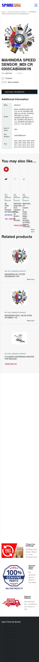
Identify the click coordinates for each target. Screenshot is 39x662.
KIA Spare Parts (9, 643)
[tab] (19, 92)
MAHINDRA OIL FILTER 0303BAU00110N (15, 275)
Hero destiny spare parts (12, 634)
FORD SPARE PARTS (11, 631)
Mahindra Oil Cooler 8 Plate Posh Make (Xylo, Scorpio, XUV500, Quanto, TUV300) (26, 215)
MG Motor (7, 655)
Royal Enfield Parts (10, 660)
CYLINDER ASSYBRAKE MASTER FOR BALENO (19, 357)
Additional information (14, 92)
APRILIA (6, 625)
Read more (32, 230)
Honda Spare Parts (10, 637)
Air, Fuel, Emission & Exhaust (17, 12)
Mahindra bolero (9, 649)
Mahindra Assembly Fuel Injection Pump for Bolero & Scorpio (18, 211)
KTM (5, 646)
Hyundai (6, 640)
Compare (8, 78)
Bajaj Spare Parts (9, 628)
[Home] (12, 5)
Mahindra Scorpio (9, 652)
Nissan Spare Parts (10, 658)
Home (3, 12)
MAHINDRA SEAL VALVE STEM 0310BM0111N (18, 316)
